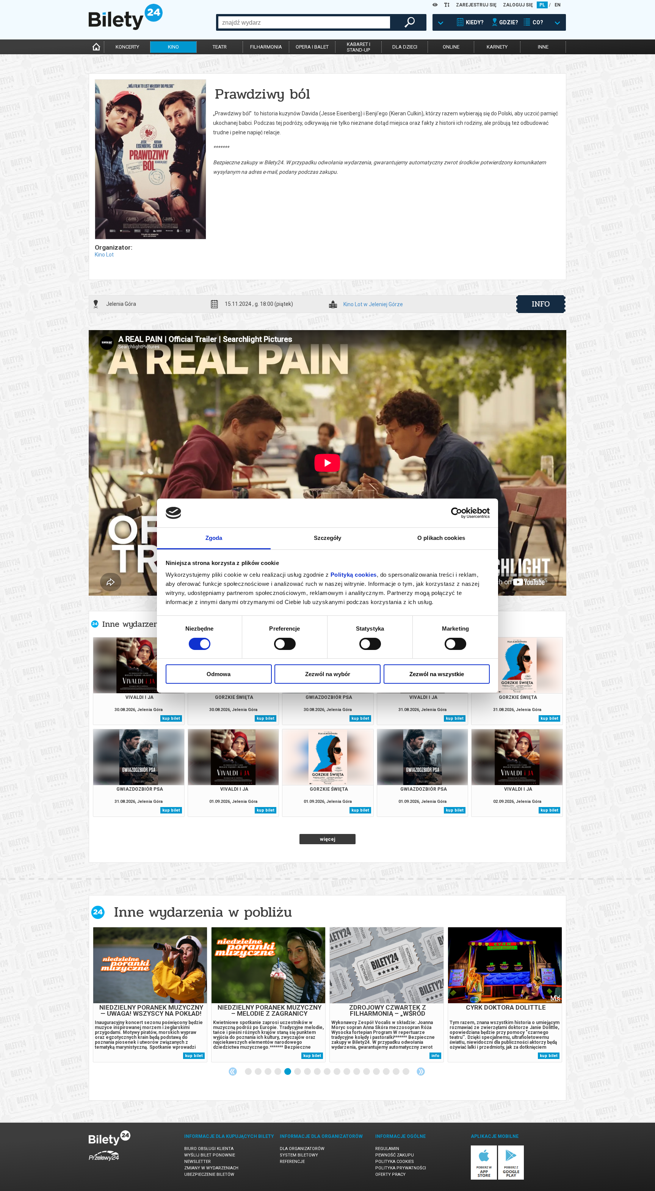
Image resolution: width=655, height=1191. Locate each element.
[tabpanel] (150, 994)
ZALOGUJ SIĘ (518, 5)
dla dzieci (404, 47)
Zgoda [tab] (214, 538)
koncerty (127, 47)
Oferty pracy (390, 1174)
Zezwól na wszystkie (436, 674)
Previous (233, 1071)
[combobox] (304, 22)
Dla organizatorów (302, 1148)
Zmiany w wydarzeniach (211, 1168)
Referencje (292, 1161)
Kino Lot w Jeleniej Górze (373, 304)
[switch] (285, 644)
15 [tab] (386, 1072)
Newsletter (197, 1161)
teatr (220, 47)
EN (558, 5)
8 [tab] (317, 1072)
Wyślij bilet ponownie (209, 1155)
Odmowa (218, 674)
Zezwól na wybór (327, 674)
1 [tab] (248, 1072)
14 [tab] (377, 1072)
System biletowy (299, 1155)
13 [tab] (367, 1072)
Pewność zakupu (394, 1155)
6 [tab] (298, 1072)
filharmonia (266, 47)
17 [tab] (406, 1072)
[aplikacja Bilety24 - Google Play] (511, 1178)
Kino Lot (104, 255)
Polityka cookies (394, 1161)
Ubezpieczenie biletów (209, 1174)
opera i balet (312, 47)
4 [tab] (278, 1072)
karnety (497, 47)
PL (542, 5)
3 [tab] (268, 1072)
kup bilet (171, 718)
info (541, 303)
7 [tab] (308, 1072)
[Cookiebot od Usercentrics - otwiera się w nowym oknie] (456, 513)
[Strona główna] (126, 28)
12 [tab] (357, 1072)
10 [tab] (337, 1072)
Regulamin (387, 1148)
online (451, 47)
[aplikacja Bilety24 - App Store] (484, 1178)
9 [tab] (327, 1072)
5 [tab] (288, 1072)
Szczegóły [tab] (328, 538)
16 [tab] (396, 1072)
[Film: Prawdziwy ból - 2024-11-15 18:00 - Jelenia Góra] (150, 160)
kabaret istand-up (358, 47)
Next (421, 1071)
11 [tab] (347, 1072)
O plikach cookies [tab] (441, 538)
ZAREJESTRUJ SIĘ (476, 5)
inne (543, 47)
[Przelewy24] (104, 1162)
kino (173, 47)
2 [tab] (258, 1072)
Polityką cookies (354, 574)
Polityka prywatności (400, 1168)
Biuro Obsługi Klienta (208, 1148)
